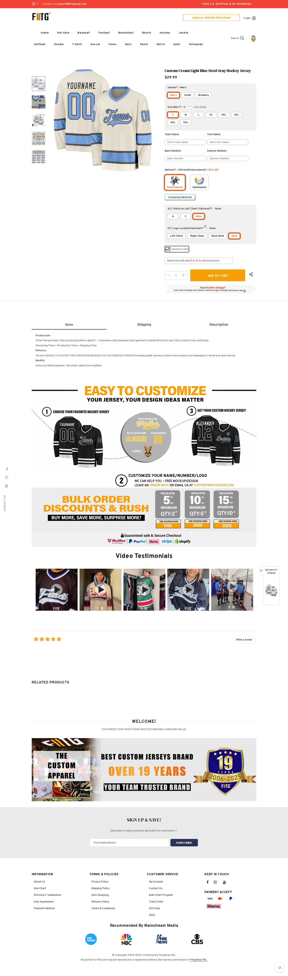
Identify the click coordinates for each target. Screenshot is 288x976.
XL (211, 114)
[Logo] (41, 16)
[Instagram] (217, 882)
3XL (236, 114)
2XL (223, 114)
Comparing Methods (180, 197)
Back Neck (217, 236)
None (199, 216)
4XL (173, 122)
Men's (173, 95)
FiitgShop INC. (198, 959)
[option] (102, 120)
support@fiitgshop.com (71, 4)
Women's (203, 95)
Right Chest (197, 236)
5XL (185, 122)
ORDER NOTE (159, 486)
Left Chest (176, 236)
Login (247, 18)
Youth (187, 95)
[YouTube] (226, 882)
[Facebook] (210, 882)
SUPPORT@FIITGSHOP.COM (214, 486)
